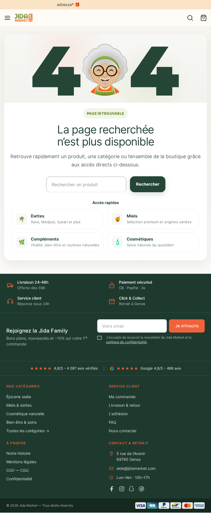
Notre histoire (18, 453)
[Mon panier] (203, 18)
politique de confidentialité (126, 342)
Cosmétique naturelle (25, 413)
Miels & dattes (19, 405)
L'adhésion (118, 413)
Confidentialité (19, 478)
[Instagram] (122, 489)
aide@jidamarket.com (136, 468)
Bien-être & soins (21, 422)
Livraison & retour (124, 405)
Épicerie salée (18, 396)
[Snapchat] (132, 489)
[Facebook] (112, 489)
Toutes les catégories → (27, 430)
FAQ (112, 422)
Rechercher (147, 184)
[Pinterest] (141, 489)
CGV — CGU (17, 470)
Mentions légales (21, 461)
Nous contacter (123, 430)
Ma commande (122, 396)
